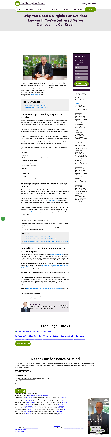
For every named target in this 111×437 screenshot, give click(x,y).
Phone (17, 382)
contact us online (58, 288)
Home (19, 9)
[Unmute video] (90, 400)
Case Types (28, 9)
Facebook (60, 307)
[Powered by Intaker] (101, 434)
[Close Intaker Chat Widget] (107, 400)
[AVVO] (26, 371)
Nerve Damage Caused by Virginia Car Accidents (36, 105)
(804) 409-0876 (89, 3)
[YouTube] (22, 371)
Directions (77, 103)
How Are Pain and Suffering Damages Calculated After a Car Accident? (39, 238)
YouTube (67, 307)
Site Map (17, 431)
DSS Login (21, 431)
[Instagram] (24, 371)
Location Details (78, 102)
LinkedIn (65, 307)
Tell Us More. (18, 388)
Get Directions (44, 395)
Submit (78, 83)
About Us (40, 9)
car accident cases (34, 274)
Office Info (38, 395)
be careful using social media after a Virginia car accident (37, 211)
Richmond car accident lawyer (57, 254)
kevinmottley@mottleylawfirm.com (40, 304)
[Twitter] (18, 371)
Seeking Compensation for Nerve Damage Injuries (36, 107)
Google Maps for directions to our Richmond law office (39, 288)
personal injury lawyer (54, 200)
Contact (90, 9)
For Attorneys (77, 9)
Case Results (53, 9)
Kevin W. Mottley (34, 304)
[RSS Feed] (30, 371)
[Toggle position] (105, 400)
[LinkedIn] (20, 371)
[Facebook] (16, 371)
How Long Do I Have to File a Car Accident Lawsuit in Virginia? (37, 236)
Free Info (64, 9)
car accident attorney (35, 94)
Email (16, 383)
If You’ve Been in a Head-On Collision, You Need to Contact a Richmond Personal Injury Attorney (45, 241)
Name (17, 380)
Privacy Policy (57, 426)
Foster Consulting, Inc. (45, 427)
